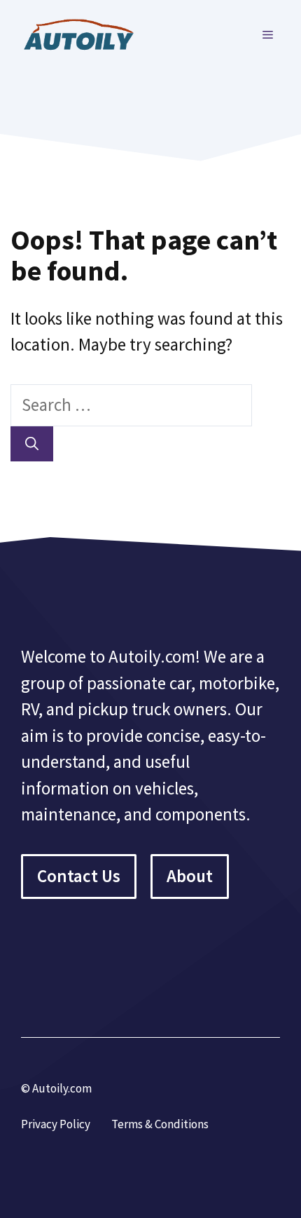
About (190, 876)
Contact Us (78, 876)
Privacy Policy (55, 1124)
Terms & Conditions (160, 1124)
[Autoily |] (84, 33)
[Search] (31, 444)
